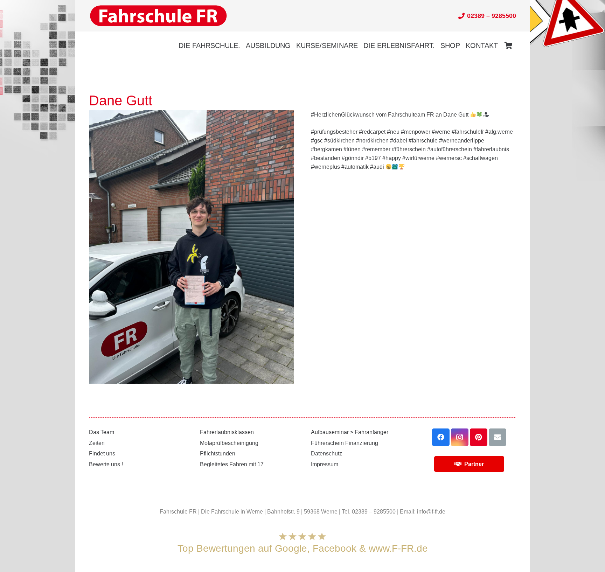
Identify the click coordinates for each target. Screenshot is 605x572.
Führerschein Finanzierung (344, 443)
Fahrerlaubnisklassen (227, 432)
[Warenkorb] (508, 46)
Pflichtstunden (217, 453)
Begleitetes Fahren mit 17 (232, 464)
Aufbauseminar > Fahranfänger (349, 432)
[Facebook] (441, 437)
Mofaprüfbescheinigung (229, 443)
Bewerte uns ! (106, 464)
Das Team (101, 432)
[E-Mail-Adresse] (497, 437)
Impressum (324, 464)
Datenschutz (326, 453)
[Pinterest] (478, 437)
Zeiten (97, 443)
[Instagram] (459, 437)
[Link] (158, 16)
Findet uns (102, 453)
